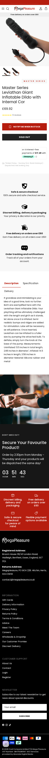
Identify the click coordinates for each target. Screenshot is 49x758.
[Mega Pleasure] (24, 8)
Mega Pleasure (39, 749)
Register (6, 677)
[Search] (9, 9)
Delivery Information (13, 604)
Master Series (35, 81)
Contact (6, 668)
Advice (5, 623)
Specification (30, 283)
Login (5, 672)
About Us (7, 663)
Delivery (9, 291)
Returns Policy (9, 613)
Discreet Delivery (11, 646)
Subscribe (24, 716)
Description (11, 283)
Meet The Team (10, 627)
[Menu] (3, 9)
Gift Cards (7, 600)
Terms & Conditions (12, 618)
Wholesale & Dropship (14, 636)
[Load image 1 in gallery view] (24, 41)
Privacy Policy (9, 609)
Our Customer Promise (14, 641)
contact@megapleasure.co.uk (18, 579)
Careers (6, 632)
